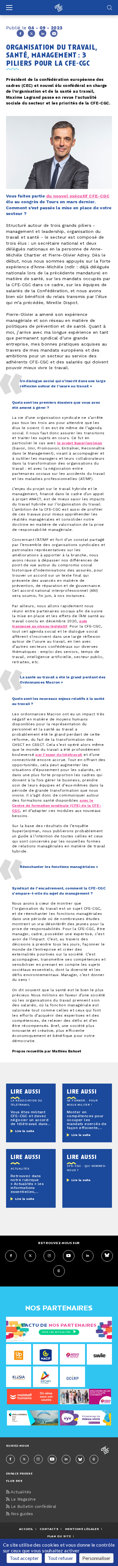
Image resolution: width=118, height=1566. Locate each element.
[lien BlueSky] (107, 1256)
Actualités (20, 1492)
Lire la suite (24, 1131)
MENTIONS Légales (82, 1529)
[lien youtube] (68, 1256)
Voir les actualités (56, 1332)
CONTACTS (49, 1529)
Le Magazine (22, 1499)
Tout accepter (24, 1558)
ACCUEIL (26, 1529)
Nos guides (21, 1514)
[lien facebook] (11, 1256)
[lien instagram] (49, 1256)
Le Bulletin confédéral (32, 1507)
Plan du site (59, 1536)
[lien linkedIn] (87, 1256)
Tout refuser (60, 1558)
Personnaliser (96, 1558)
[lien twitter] (30, 1256)
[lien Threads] (59, 1271)
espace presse (19, 1473)
